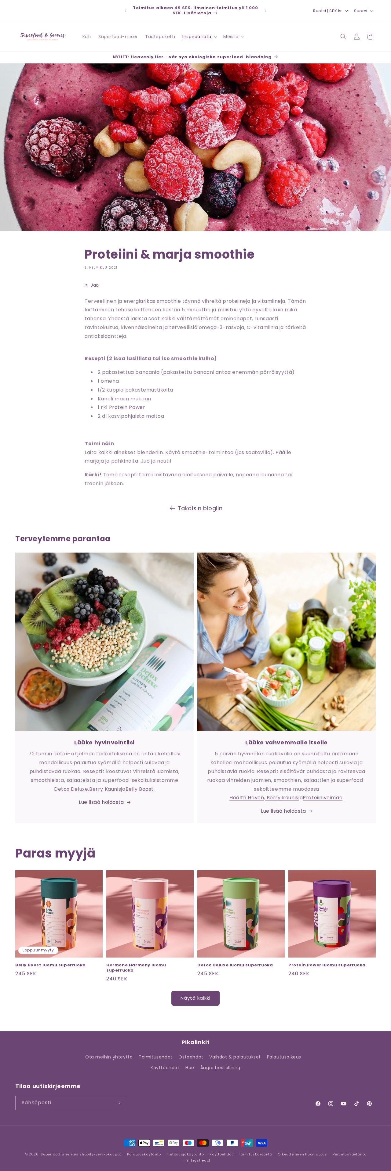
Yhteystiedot (198, 1160)
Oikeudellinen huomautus (302, 1154)
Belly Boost (140, 789)
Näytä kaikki (195, 998)
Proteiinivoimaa (322, 797)
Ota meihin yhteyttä (109, 1057)
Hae (189, 1068)
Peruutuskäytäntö (349, 1154)
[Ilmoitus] (265, 10)
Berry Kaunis (105, 789)
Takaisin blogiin (200, 508)
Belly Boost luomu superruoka (50, 965)
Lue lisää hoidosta (101, 802)
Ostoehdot (190, 1057)
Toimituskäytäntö (255, 1154)
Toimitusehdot (156, 1057)
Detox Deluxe (71, 789)
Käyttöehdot (165, 1068)
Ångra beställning (220, 1068)
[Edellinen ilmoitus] (125, 10)
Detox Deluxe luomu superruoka (235, 965)
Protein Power (127, 407)
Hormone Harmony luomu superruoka (136, 968)
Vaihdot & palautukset (235, 1057)
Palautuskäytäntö (144, 1154)
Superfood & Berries (59, 1154)
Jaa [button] (95, 285)
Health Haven (246, 797)
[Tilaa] (118, 1103)
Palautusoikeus (284, 1057)
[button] (199, 36)
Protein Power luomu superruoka (327, 965)
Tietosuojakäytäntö (185, 1154)
